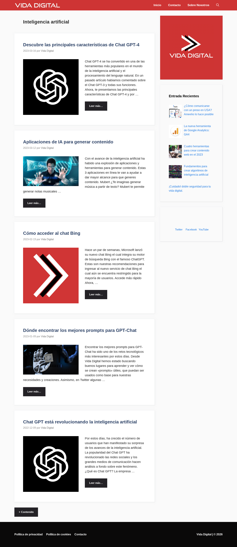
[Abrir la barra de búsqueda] (218, 5)
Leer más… (96, 105)
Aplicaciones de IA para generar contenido (68, 141)
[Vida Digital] (37, 5)
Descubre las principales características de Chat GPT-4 (81, 44)
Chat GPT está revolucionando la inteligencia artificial (80, 421)
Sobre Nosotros (198, 5)
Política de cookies (58, 534)
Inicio (157, 5)
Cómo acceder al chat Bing (51, 233)
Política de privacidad (28, 534)
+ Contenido (26, 511)
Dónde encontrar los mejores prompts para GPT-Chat (80, 330)
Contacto (174, 5)
